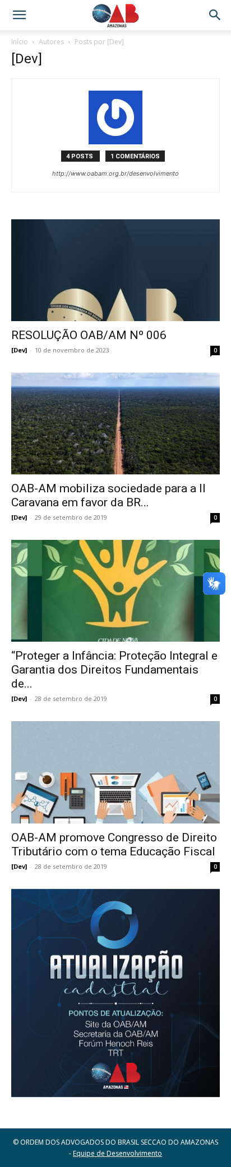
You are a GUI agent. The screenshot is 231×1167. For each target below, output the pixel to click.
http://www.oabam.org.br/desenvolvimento (115, 173)
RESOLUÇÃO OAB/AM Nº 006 (89, 335)
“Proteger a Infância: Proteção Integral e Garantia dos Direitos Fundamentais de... (114, 669)
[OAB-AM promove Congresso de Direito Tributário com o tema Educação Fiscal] (115, 772)
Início (19, 41)
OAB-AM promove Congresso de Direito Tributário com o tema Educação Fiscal (114, 844)
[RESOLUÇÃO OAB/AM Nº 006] (115, 270)
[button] (19, 15)
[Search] (215, 15)
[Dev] (19, 350)
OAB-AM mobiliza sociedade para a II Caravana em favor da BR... (108, 495)
